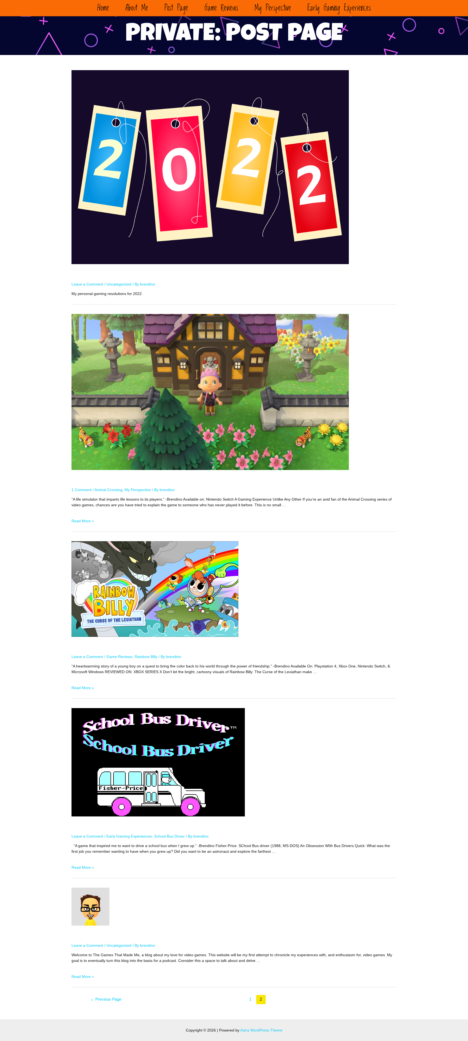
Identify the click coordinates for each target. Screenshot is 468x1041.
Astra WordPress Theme (261, 1030)
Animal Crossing (108, 490)
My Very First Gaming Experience (137, 827)
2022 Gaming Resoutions (121, 275)
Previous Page (105, 999)
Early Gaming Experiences (339, 8)
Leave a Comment (87, 284)
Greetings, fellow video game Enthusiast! (156, 936)
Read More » (83, 521)
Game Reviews (221, 8)
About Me (136, 8)
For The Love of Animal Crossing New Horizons (166, 480)
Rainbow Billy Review (114, 647)
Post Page (176, 8)
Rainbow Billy (146, 656)
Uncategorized (118, 284)
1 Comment (82, 490)
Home (103, 8)
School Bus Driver (169, 836)
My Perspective (273, 8)
